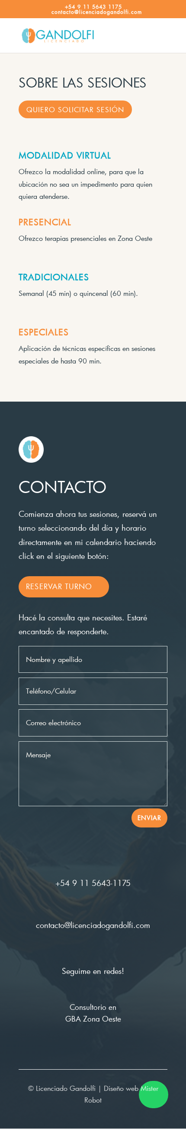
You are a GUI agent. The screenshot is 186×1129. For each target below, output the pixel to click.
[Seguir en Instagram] (110, 950)
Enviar (149, 818)
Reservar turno (59, 586)
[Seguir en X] (93, 950)
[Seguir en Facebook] (76, 950)
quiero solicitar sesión (75, 109)
